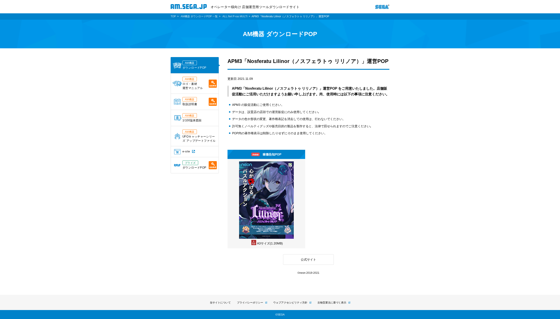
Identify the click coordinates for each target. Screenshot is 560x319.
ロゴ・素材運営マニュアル (192, 84)
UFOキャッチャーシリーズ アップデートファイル (199, 136)
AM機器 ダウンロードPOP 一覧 (199, 16)
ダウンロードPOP (194, 65)
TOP (173, 16)
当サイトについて (220, 302)
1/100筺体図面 (191, 118)
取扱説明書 (189, 102)
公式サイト (308, 259)
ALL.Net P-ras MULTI (234, 16)
